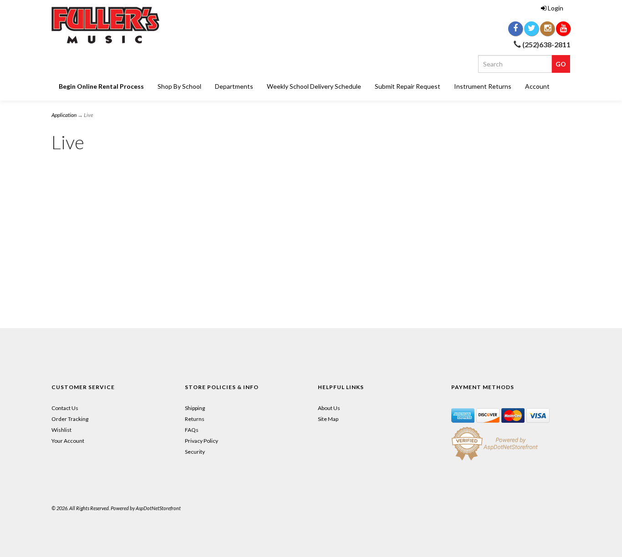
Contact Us (64, 408)
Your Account (67, 440)
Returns (194, 418)
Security (195, 451)
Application (63, 114)
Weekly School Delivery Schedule (314, 86)
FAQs (192, 429)
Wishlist (61, 429)
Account (537, 86)
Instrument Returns (482, 86)
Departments (234, 86)
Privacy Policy (201, 440)
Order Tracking (69, 418)
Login (555, 8)
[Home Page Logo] (133, 25)
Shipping (195, 408)
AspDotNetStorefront (158, 508)
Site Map (328, 418)
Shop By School (179, 86)
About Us (329, 408)
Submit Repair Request (407, 86)
